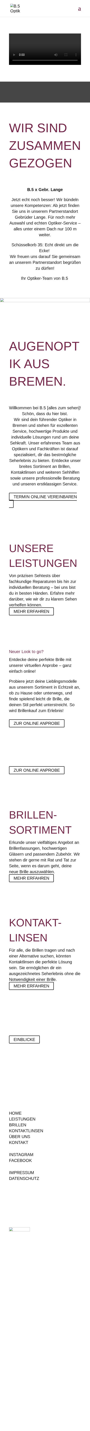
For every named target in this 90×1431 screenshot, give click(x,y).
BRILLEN (17, 1125)
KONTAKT (18, 1142)
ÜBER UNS (19, 1136)
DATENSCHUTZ (24, 1178)
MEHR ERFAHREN (31, 611)
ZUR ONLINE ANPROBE (37, 723)
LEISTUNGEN (22, 1119)
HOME (15, 1113)
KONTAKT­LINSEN (26, 1130)
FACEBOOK (20, 1160)
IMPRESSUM (21, 1172)
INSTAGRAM (21, 1154)
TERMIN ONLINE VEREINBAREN (45, 496)
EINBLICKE (24, 1039)
